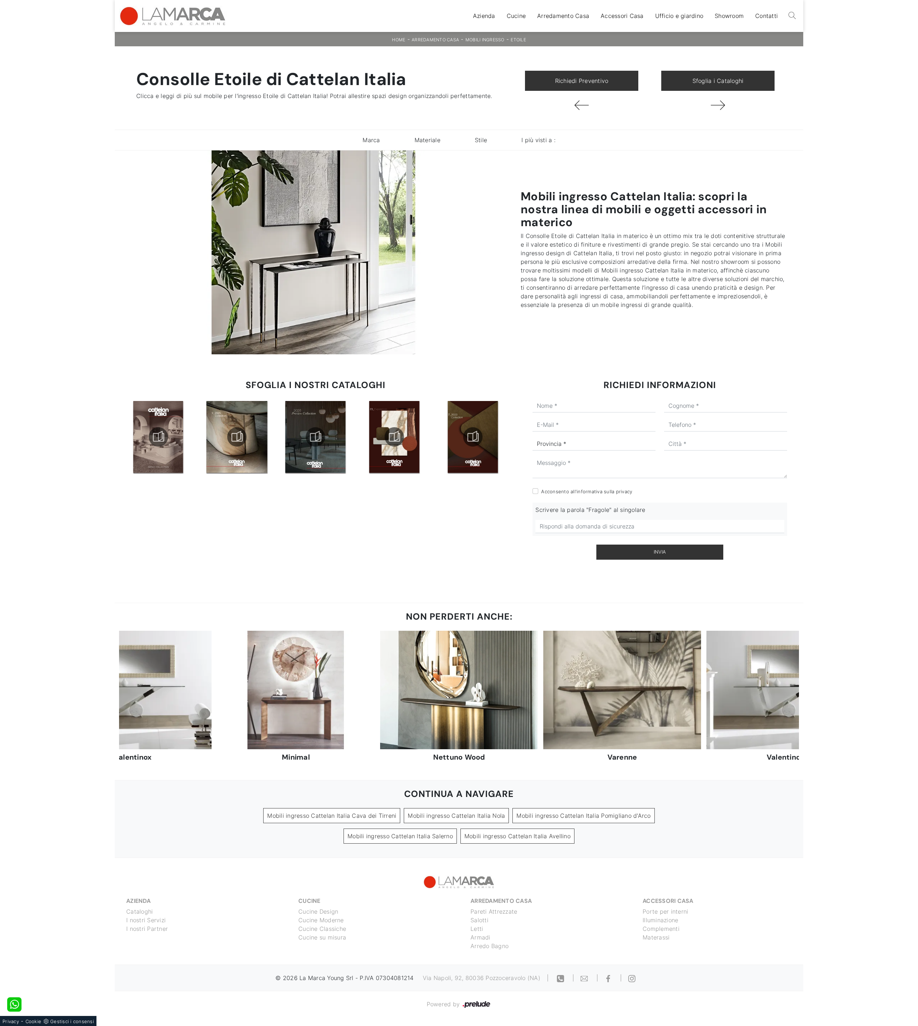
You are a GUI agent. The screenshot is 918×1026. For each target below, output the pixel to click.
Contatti (766, 16)
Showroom (729, 16)
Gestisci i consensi (72, 1021)
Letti (476, 928)
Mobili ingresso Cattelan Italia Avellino (517, 836)
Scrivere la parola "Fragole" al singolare (590, 509)
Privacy (11, 1021)
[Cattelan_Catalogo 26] (237, 437)
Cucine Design (318, 911)
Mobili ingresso (485, 39)
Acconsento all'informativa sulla (586, 491)
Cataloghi (139, 911)
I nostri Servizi (146, 920)
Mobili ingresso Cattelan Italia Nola (456, 815)
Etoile (518, 39)
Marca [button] (371, 140)
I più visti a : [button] (538, 140)
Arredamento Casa (563, 16)
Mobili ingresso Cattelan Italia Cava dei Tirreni (331, 815)
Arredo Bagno (489, 946)
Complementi (661, 928)
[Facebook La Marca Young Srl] (609, 977)
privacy (624, 491)
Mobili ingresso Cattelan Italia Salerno (400, 836)
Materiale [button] (427, 140)
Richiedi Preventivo (582, 80)
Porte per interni (665, 911)
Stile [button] (481, 140)
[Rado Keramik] (718, 105)
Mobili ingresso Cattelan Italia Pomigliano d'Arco (583, 815)
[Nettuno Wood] (581, 105)
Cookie (33, 1021)
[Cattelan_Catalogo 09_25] (158, 437)
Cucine (516, 16)
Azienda (484, 16)
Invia (660, 552)
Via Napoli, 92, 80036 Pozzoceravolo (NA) (481, 977)
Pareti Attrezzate (493, 911)
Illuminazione (660, 920)
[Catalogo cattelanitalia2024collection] (473, 437)
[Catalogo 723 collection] (394, 437)
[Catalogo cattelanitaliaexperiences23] (315, 437)
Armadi (480, 937)
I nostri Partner (147, 928)
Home (398, 39)
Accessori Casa (622, 16)
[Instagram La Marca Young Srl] (632, 977)
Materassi (656, 937)
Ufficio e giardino (679, 16)
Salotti (479, 920)
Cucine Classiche (322, 928)
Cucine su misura (322, 937)
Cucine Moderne (321, 920)
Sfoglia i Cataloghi (718, 80)
